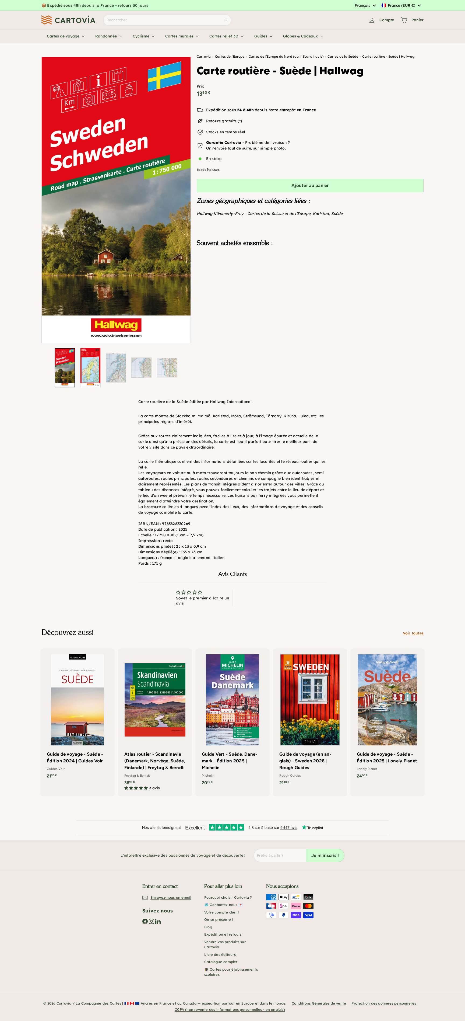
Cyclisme (141, 36)
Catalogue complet (221, 962)
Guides (261, 36)
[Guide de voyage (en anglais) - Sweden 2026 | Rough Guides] (310, 719)
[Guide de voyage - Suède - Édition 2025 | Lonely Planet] (387, 716)
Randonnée (106, 36)
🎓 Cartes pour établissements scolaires (231, 972)
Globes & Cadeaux (301, 36)
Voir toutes (413, 633)
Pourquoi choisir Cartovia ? (228, 897)
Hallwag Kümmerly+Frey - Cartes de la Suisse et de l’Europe (254, 213)
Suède (337, 213)
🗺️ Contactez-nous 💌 (223, 904)
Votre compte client (221, 912)
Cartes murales (180, 36)
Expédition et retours (222, 934)
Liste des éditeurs (220, 954)
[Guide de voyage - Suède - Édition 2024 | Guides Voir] (77, 716)
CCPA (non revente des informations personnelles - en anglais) (230, 1009)
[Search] (226, 20)
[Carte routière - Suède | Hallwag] (310, 277)
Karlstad (321, 213)
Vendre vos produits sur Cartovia (225, 944)
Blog (208, 927)
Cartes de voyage (63, 36)
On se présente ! (218, 919)
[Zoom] (116, 200)
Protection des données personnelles (383, 1003)
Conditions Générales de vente (319, 1003)
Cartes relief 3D (224, 36)
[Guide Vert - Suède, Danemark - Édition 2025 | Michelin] (232, 719)
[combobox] (365, 5)
